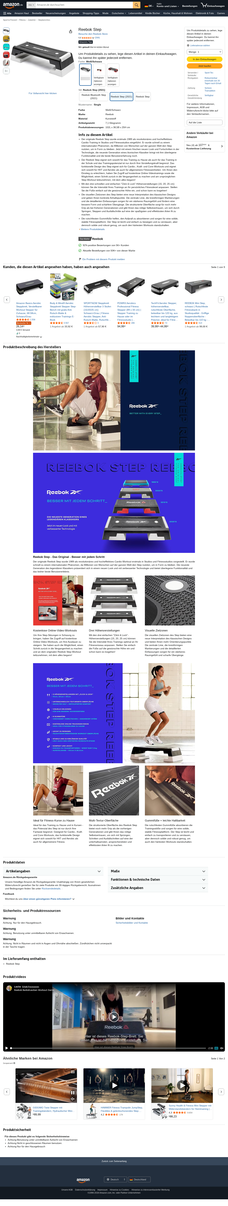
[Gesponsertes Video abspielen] (114, 1085)
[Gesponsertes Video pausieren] (73, 1093)
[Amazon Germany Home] (83, 1180)
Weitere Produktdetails (93, 229)
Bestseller (37, 13)
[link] (30, 309)
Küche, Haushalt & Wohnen (177, 13)
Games (221, 13)
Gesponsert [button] (8, 1063)
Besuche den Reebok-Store (93, 34)
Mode (105, 13)
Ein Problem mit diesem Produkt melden (103, 259)
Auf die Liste (195, 122)
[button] (7, 13)
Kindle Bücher (152, 13)
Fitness (22, 20)
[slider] (108, 1048)
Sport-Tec (209, 73)
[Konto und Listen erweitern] (178, 6)
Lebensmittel (135, 13)
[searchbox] (84, 5)
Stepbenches (44, 20)
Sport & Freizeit (10, 20)
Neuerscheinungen (56, 13)
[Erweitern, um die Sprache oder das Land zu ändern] (153, 6)
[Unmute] (221, 1048)
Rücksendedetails (51, 888)
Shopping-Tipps (91, 13)
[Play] (6, 1048)
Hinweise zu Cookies (119, 1190)
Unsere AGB (67, 1190)
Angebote (74, 13)
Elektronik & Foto (205, 13)
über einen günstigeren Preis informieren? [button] (47, 899)
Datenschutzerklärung (85, 1190)
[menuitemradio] (216, 1048)
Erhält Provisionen (30, 986)
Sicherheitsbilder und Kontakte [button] (132, 922)
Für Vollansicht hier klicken (43, 93)
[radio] (6, 31)
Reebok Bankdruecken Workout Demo (34, 989)
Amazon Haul (22, 13)
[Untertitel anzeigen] (73, 1072)
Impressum (102, 1190)
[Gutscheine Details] (125, 13)
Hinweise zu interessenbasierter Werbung (151, 1190)
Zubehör (32, 20)
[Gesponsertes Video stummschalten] (73, 1099)
